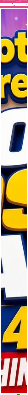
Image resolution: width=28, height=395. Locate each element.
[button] (1, 204)
